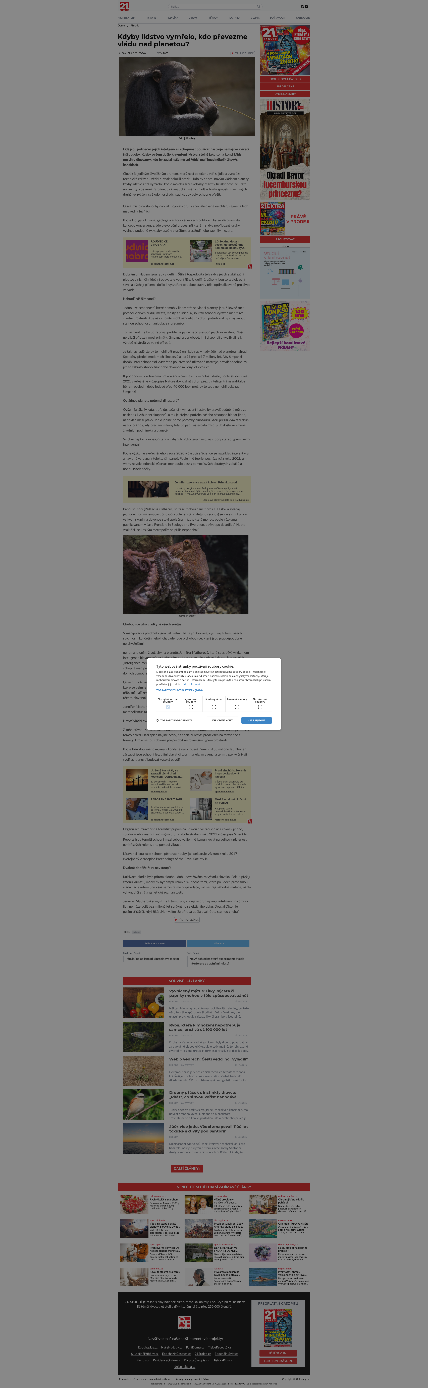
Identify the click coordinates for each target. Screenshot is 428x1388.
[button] (214, 690)
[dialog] (214, 694)
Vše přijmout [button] (256, 720)
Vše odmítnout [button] (222, 720)
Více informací (192, 684)
